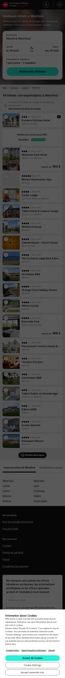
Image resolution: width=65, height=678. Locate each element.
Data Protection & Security (33, 650)
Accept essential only (32, 672)
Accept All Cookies (32, 658)
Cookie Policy (12, 650)
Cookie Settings (32, 665)
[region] (32, 643)
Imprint (51, 650)
